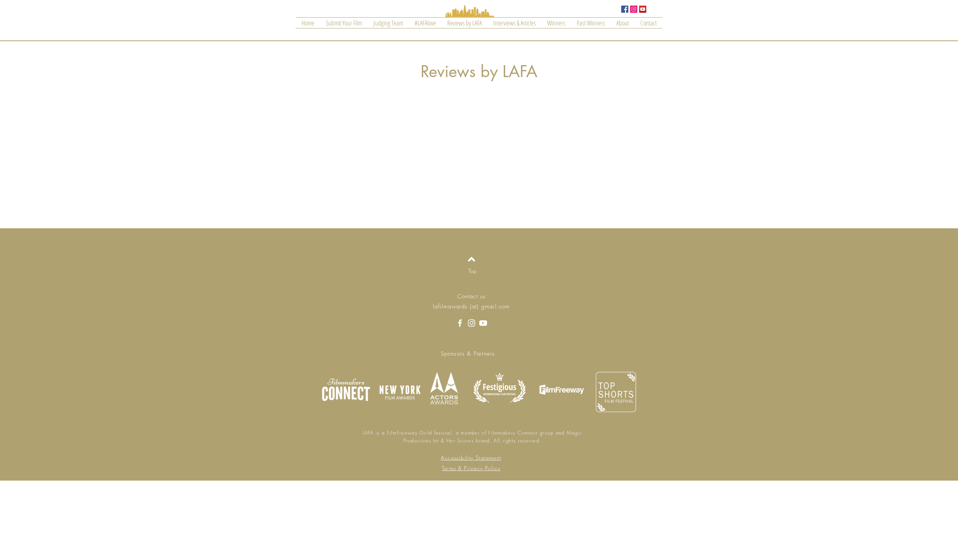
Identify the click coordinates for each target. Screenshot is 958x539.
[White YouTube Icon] (483, 323)
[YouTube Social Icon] (642, 9)
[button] (591, 23)
